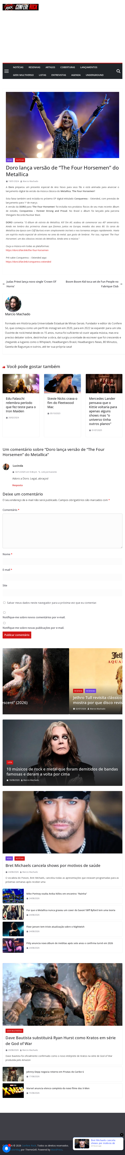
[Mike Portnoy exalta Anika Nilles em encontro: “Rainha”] (13, 896)
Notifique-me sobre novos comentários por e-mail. (34, 617)
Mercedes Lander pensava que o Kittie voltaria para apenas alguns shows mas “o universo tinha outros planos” (103, 411)
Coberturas (67, 67)
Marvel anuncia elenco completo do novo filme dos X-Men (58, 1088)
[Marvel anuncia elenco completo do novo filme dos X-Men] (13, 1090)
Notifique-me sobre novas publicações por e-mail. (33, 628)
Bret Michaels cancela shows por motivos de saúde (53, 865)
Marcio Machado (30, 181)
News (9, 160)
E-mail (7, 570)
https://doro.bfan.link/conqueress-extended (28, 261)
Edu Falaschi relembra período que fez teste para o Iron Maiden (21, 404)
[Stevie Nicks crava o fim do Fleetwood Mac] (62, 376)
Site (5, 585)
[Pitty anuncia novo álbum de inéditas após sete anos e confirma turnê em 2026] (13, 945)
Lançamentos (88, 67)
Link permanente (49, 472)
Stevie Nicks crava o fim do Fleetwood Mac (62, 402)
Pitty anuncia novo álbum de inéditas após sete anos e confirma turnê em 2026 (69, 943)
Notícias (18, 67)
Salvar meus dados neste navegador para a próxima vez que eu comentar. (52, 603)
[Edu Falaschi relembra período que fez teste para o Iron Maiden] (21, 376)
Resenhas (34, 67)
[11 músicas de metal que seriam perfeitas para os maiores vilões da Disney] (62, 721)
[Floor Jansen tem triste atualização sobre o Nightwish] (13, 929)
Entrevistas (58, 75)
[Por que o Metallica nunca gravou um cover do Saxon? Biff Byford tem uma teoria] (13, 912)
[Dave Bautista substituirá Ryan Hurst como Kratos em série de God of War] (62, 994)
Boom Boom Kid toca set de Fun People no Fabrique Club (92, 284)
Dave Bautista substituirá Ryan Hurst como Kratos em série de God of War (61, 1040)
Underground (95, 75)
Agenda (76, 75)
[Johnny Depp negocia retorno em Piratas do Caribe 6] (13, 1074)
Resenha (11, 691)
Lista (10, 762)
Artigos (50, 67)
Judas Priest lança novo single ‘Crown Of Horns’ (31, 284)
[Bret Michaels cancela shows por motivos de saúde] (62, 822)
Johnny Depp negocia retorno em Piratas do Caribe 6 (55, 1071)
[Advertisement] (62, 38)
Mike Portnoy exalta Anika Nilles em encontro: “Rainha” (56, 893)
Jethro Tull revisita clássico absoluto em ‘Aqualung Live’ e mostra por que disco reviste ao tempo (59, 700)
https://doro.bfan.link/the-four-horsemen (27, 250)
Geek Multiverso (23, 75)
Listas (42, 75)
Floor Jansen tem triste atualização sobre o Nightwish (55, 926)
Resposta (17, 485)
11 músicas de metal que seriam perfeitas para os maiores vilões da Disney (61, 771)
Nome (7, 554)
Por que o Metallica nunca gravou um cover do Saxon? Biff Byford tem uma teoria (70, 910)
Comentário (11, 510)
